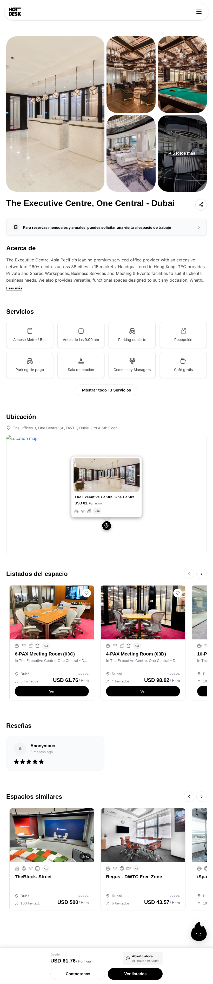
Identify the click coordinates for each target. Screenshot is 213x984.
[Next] (201, 574)
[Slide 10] (127, 485)
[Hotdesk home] (15, 12)
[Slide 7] (113, 485)
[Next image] (88, 835)
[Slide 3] (94, 485)
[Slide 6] (108, 485)
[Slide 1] (85, 485)
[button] (78, 475)
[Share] (201, 204)
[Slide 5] (103, 485)
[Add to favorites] (86, 593)
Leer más (14, 288)
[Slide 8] (117, 485)
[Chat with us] (199, 931)
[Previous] (189, 574)
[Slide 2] (90, 485)
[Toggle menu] (199, 11)
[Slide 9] (122, 485)
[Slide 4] (99, 485)
